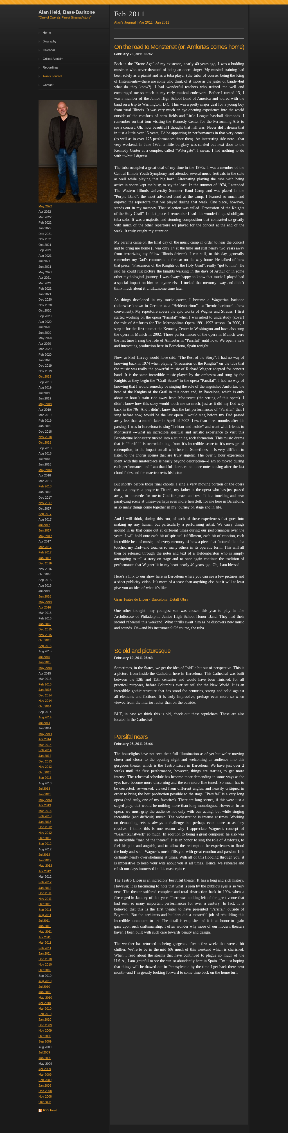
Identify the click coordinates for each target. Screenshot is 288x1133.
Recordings (50, 67)
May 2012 (45, 865)
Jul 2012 (44, 854)
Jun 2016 (45, 596)
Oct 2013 (45, 772)
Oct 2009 (45, 1036)
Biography (50, 41)
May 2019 (45, 404)
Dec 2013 (45, 761)
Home (47, 32)
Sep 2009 (45, 1041)
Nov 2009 (45, 1030)
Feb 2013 (45, 816)
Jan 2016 (45, 624)
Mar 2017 (45, 547)
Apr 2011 (45, 937)
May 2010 (45, 997)
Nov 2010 (45, 964)
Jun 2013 (45, 794)
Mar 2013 (45, 810)
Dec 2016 (45, 563)
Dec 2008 (45, 1091)
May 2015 (45, 667)
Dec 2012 (45, 827)
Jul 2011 (44, 920)
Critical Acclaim (53, 58)
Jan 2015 (45, 689)
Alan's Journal (52, 76)
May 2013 (45, 799)
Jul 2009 (44, 1052)
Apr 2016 (45, 607)
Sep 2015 (45, 646)
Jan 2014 (45, 755)
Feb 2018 (45, 486)
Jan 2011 (45, 953)
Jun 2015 (45, 662)
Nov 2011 (45, 898)
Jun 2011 (45, 926)
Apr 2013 (45, 805)
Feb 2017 (45, 552)
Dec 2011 (45, 893)
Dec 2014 (45, 695)
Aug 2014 (45, 717)
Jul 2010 (44, 986)
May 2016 (45, 601)
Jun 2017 (45, 530)
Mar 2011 (45, 942)
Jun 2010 (45, 992)
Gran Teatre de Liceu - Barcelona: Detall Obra (151, 599)
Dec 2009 (45, 1025)
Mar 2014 (45, 744)
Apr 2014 (45, 739)
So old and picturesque (142, 650)
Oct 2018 (45, 442)
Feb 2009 (45, 1080)
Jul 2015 (44, 657)
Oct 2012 (45, 838)
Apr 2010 (45, 1003)
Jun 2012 (45, 860)
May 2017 (45, 536)
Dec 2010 (45, 959)
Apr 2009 (45, 1069)
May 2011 (45, 931)
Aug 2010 (45, 981)
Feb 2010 (45, 1014)
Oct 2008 (45, 1102)
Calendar (49, 50)
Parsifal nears (131, 736)
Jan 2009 (45, 1085)
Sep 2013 (45, 777)
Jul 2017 (44, 524)
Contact (48, 85)
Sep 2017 (45, 514)
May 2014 (45, 733)
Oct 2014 (45, 706)
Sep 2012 (45, 843)
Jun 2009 (45, 1058)
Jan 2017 (45, 558)
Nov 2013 (45, 766)
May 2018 (45, 470)
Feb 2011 (45, 948)
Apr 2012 (45, 871)
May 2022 (45, 206)
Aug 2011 (45, 915)
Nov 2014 (45, 700)
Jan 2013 (45, 821)
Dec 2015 (45, 629)
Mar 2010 (45, 1008)
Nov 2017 (45, 503)
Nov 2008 (45, 1096)
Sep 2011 (45, 909)
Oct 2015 (45, 640)
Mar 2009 (45, 1074)
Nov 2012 (45, 832)
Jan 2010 (45, 1019)
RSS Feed (50, 1110)
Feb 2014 (45, 750)
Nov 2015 (45, 635)
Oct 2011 (45, 904)
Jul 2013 (44, 788)
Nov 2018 (45, 437)
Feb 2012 (45, 882)
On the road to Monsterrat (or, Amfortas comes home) (179, 46)
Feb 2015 (45, 684)
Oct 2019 (45, 376)
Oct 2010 (45, 970)
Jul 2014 (44, 723)
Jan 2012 (45, 887)
